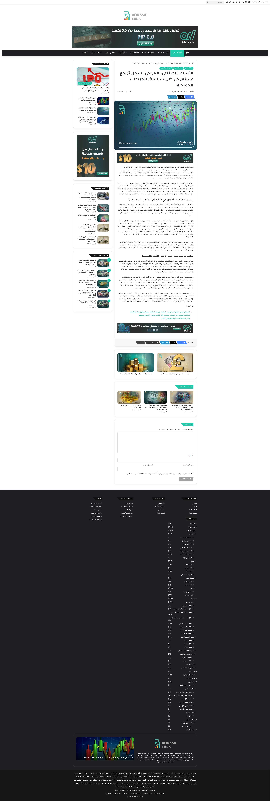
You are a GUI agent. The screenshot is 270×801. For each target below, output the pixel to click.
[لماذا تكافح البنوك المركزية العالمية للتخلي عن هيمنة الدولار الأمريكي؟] (103, 208)
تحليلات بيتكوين (187, 658)
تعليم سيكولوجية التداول (186, 685)
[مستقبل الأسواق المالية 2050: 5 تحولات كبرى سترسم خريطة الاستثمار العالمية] (181, 397)
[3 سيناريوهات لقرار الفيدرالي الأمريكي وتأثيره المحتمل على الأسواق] (103, 240)
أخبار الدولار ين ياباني (186, 548)
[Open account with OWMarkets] (135, 37)
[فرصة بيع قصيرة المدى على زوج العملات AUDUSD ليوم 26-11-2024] (103, 273)
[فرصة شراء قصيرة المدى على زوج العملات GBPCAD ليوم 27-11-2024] (103, 263)
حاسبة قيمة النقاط (96, 516)
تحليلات (134, 53)
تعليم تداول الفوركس (185, 706)
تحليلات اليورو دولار (186, 627)
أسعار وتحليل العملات (95, 506)
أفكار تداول (192, 671)
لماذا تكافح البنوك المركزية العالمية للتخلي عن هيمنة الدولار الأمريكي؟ (87, 208)
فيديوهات (189, 716)
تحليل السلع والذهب (187, 637)
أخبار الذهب (188, 565)
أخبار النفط (189, 571)
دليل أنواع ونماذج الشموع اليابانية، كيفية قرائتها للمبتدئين (87, 100)
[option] (105, 748)
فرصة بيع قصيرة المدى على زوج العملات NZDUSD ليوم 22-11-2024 (86, 293)
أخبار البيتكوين (188, 582)
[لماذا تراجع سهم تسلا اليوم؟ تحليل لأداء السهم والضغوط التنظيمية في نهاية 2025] (103, 196)
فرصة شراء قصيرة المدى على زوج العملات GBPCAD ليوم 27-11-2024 (87, 263)
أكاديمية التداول (189, 689)
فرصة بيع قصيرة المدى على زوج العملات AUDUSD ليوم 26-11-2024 (86, 273)
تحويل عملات (98, 510)
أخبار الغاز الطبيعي (186, 575)
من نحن (155, 793)
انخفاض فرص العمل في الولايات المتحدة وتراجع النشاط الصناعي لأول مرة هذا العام (160, 312)
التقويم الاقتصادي (148, 53)
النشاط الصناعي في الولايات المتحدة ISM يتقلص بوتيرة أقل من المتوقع (164, 315)
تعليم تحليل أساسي (185, 702)
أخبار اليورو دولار (187, 544)
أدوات (85, 53)
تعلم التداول (191, 682)
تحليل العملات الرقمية (187, 654)
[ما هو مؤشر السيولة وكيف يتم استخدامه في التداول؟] (103, 111)
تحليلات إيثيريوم (187, 661)
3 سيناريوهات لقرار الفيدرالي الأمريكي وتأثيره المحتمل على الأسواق (86, 239)
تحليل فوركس (189, 602)
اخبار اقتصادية (178, 68)
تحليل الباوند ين (187, 606)
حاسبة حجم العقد (96, 513)
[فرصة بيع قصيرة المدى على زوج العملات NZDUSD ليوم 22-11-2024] (103, 294)
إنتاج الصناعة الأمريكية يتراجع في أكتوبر (175, 318)
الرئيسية (189, 63)
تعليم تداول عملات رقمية (184, 692)
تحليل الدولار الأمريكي (185, 624)
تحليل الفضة (188, 644)
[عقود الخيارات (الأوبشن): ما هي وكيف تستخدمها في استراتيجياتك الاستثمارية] (103, 120)
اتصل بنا (108, 793)
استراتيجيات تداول (190, 678)
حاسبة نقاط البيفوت (96, 520)
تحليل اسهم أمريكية (188, 668)
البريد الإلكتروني (188, 465)
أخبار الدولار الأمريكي (166, 68)
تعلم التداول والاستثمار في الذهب (181, 696)
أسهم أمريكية (188, 592)
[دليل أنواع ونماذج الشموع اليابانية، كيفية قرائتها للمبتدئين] (103, 101)
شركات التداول (96, 53)
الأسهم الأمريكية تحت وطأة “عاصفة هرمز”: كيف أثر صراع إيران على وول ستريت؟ (155, 407)
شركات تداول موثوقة (188, 723)
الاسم (191, 456)
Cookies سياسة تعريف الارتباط (121, 793)
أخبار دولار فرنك (187, 558)
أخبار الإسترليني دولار (186, 551)
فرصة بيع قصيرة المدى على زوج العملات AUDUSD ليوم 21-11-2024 (86, 303)
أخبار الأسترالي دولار (186, 537)
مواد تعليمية (190, 712)
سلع (195, 506)
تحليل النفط (188, 647)
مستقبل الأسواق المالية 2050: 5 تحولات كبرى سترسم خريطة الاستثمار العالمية (182, 407)
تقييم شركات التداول (188, 726)
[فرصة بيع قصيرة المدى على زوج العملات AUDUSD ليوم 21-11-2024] (103, 304)
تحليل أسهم (190, 664)
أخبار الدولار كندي (187, 541)
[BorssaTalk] (135, 15)
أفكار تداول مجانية (188, 675)
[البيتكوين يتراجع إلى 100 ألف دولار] (103, 218)
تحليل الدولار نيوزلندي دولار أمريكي (181, 618)
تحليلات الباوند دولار (186, 630)
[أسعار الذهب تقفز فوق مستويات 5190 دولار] (129, 397)
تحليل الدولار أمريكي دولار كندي (182, 609)
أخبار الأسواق (177, 53)
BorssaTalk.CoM (147, 790)
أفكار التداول (161, 503)
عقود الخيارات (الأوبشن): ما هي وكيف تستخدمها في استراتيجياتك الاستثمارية (87, 120)
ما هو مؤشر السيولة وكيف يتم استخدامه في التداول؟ (110, 758)
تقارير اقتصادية (163, 53)
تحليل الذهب (188, 641)
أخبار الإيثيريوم (188, 585)
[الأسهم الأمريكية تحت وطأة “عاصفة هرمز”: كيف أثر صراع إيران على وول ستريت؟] (155, 397)
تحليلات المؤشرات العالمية (186, 651)
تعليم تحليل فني (187, 699)
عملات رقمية (193, 513)
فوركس (194, 503)
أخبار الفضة (188, 568)
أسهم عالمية (193, 510)
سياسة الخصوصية (136, 793)
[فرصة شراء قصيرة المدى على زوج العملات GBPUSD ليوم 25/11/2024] (103, 284)
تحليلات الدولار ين (186, 634)
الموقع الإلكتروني (148, 465)
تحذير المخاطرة (147, 793)
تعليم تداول (110, 53)
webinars (192, 524)
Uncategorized (190, 730)
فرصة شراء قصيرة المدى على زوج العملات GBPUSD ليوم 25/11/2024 (87, 283)
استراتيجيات (122, 53)
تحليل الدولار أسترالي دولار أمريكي (181, 612)
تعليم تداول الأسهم (186, 709)
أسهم (192, 588)
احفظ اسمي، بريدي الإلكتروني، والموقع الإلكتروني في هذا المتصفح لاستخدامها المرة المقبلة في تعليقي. (159, 474)
